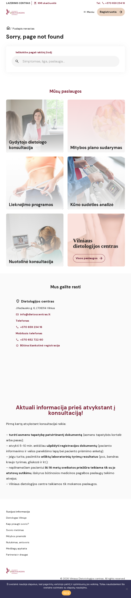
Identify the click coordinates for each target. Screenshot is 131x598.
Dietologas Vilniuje (16, 517)
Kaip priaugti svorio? (17, 523)
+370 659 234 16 (113, 3)
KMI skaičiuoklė (47, 3)
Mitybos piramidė (16, 536)
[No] (126, 589)
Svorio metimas (15, 530)
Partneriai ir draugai (17, 554)
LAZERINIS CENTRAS (18, 3)
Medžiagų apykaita (16, 548)
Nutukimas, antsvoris (17, 542)
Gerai (66, 593)
